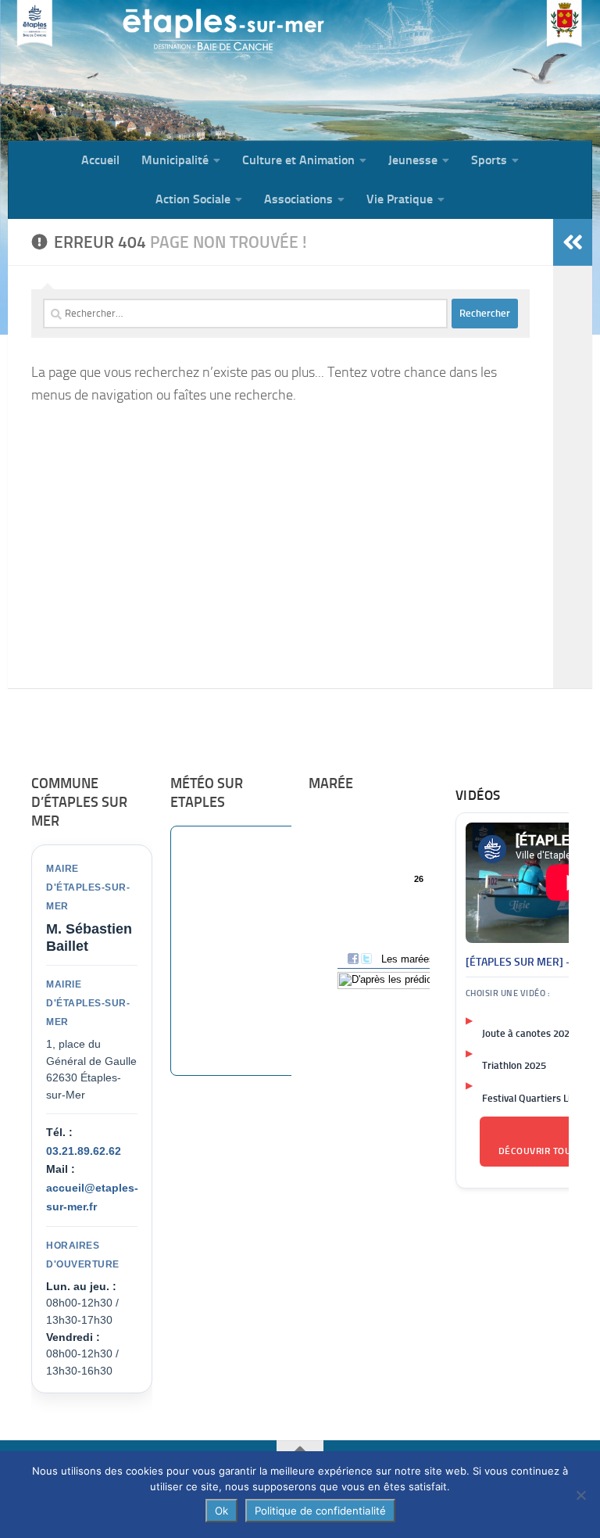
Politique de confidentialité (320, 1510)
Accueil (100, 159)
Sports (489, 159)
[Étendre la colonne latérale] (572, 242)
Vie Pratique (399, 199)
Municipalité (175, 159)
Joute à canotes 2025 (528, 1033)
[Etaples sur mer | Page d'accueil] (129, 70)
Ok (221, 1510)
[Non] (580, 1495)
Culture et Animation (298, 159)
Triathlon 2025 (514, 1065)
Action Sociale (192, 199)
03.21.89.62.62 (83, 1151)
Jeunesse (413, 159)
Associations (298, 199)
